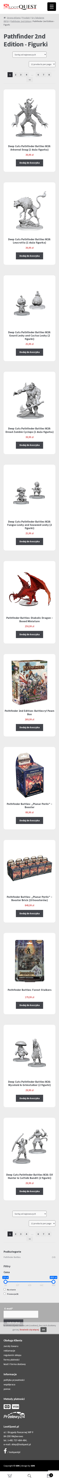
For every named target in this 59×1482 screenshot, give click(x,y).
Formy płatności (12, 1360)
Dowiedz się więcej (29, 1329)
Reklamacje (9, 1351)
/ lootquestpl (13, 1452)
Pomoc (7, 1389)
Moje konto (10, 1476)
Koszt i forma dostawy (15, 1364)
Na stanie (11, 1289)
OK (43, 1329)
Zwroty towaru (11, 1346)
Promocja (12, 1294)
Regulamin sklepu (12, 1355)
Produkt (26, 17)
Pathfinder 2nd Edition (21, 21)
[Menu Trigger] (51, 6)
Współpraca (9, 1384)
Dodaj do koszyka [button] (30, 162)
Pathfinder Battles (12, 1257)
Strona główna (13, 17)
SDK (18, 1465)
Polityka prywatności (14, 1380)
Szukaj (29, 1476)
